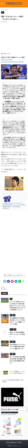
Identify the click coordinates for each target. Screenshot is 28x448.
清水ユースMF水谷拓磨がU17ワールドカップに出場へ (17, 334)
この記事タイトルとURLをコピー (15, 275)
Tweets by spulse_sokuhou (8, 414)
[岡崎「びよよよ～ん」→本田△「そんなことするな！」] (15, 281)
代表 (3, 286)
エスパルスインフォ (14, 442)
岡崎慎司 (5, 289)
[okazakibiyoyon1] (14, 78)
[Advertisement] (14, 37)
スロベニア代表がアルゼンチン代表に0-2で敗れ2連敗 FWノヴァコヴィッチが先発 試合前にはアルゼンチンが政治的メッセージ (17, 305)
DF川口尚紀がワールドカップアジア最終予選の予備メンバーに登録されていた (17, 346)
